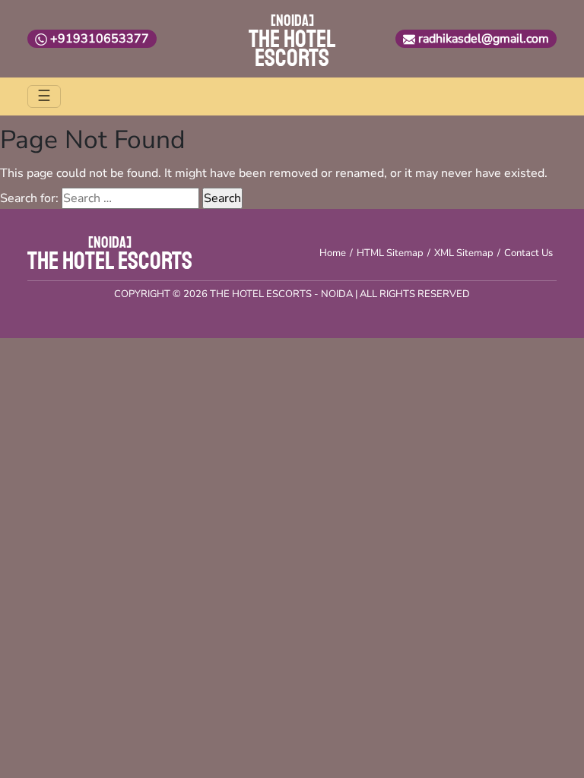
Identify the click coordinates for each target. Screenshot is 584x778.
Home (332, 253)
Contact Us (528, 253)
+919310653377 (99, 38)
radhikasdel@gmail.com (483, 38)
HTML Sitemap (390, 253)
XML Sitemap (464, 253)
